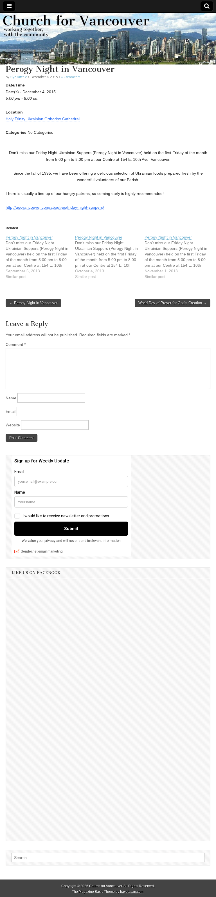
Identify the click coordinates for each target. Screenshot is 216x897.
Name (11, 398)
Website (13, 425)
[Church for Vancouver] (108, 38)
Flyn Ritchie (18, 77)
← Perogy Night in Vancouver (33, 303)
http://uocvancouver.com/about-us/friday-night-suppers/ (55, 207)
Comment (16, 344)
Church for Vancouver (105, 886)
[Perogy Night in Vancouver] (40, 256)
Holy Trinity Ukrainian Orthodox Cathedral (43, 119)
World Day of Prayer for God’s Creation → (172, 303)
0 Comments (70, 77)
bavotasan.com (131, 892)
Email (10, 411)
